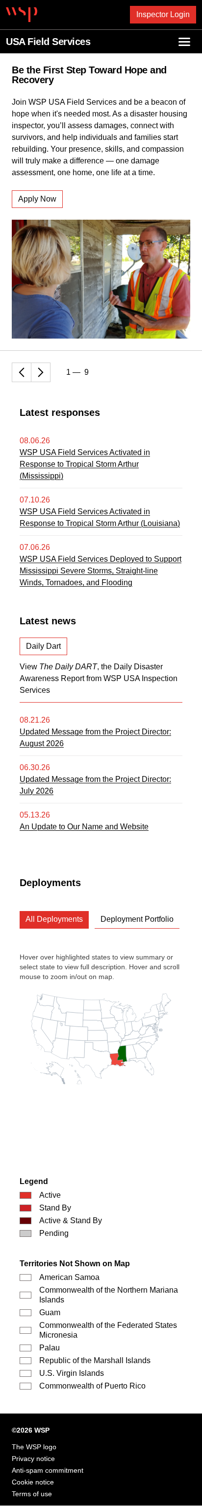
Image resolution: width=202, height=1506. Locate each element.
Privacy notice (33, 1458)
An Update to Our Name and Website (84, 826)
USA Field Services (48, 41)
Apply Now (37, 199)
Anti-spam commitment (47, 1470)
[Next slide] (40, 372)
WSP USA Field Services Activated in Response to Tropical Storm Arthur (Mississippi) (85, 464)
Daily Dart (43, 646)
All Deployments (54, 919)
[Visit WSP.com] (21, 14)
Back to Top (186, 1486)
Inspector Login (163, 14)
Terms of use (32, 1494)
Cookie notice (33, 1482)
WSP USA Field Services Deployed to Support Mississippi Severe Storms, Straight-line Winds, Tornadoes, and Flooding (100, 571)
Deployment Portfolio (137, 919)
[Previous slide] (21, 372)
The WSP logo (34, 1447)
